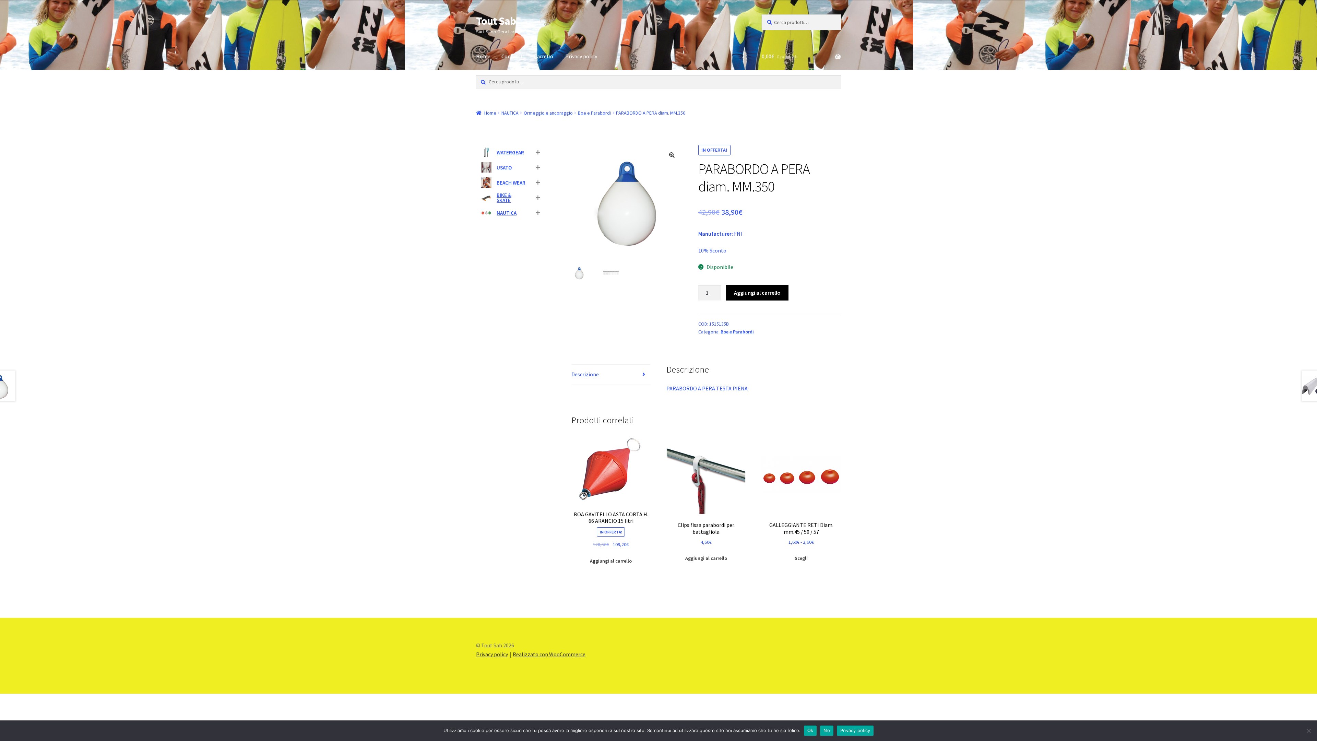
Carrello (543, 56)
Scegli (801, 558)
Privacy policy (581, 56)
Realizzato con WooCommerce (549, 654)
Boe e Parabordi (594, 113)
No (826, 730)
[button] (671, 155)
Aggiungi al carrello (757, 292)
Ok (810, 730)
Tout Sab (496, 21)
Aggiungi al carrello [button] (611, 561)
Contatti (511, 56)
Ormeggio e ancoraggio (548, 113)
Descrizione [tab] (585, 374)
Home (483, 56)
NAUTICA (510, 113)
